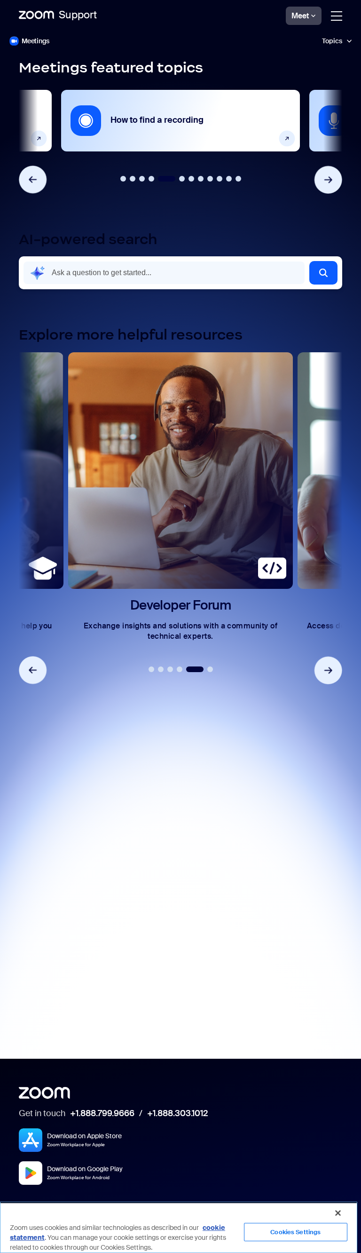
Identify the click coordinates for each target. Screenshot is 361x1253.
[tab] (123, 179)
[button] (323, 273)
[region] (178, 1227)
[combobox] (164, 273)
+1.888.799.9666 (102, 1114)
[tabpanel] (180, 120)
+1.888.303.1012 (177, 1114)
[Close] (338, 1213)
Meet (300, 16)
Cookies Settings (295, 1232)
